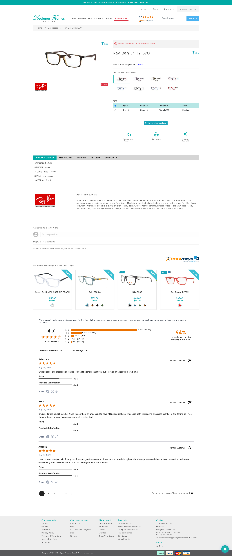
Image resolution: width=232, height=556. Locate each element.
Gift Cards (122, 536)
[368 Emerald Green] (140, 305)
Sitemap (74, 536)
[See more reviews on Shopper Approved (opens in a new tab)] (56, 392)
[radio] (116, 330)
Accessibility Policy (50, 539)
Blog (72, 533)
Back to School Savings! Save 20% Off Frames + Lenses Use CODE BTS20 (116, 2)
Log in (157, 9)
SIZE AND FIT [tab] (65, 158)
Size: (115, 101)
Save (105, 84)
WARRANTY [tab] (111, 158)
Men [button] (74, 18)
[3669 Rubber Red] (180, 305)
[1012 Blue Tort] (87, 305)
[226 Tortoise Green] (145, 305)
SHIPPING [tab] (81, 158)
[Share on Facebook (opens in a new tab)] (47, 392)
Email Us (160, 527)
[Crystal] (52, 305)
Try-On (122, 272)
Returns (44, 527)
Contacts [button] (98, 18)
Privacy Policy (47, 533)
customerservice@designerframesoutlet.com (176, 538)
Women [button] (82, 18)
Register (144, 9)
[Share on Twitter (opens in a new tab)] (52, 391)
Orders (102, 530)
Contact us (75, 523)
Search (193, 18)
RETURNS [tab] (95, 158)
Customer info (105, 523)
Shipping (45, 523)
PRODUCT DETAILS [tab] (44, 158)
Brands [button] (109, 18)
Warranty (45, 530)
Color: (116, 73)
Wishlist (102, 533)
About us (45, 542)
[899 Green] (102, 305)
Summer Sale (121, 18)
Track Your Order (106, 536)
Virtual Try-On (124, 539)
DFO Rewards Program (80, 530)
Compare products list (128, 530)
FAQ (72, 527)
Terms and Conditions (51, 536)
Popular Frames (125, 533)
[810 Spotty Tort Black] (92, 305)
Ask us (140, 65)
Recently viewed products (129, 527)
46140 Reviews (54, 341)
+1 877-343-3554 (164, 523)
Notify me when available (155, 123)
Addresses (103, 527)
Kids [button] (90, 18)
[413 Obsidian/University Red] (135, 305)
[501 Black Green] (97, 305)
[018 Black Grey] (130, 305)
